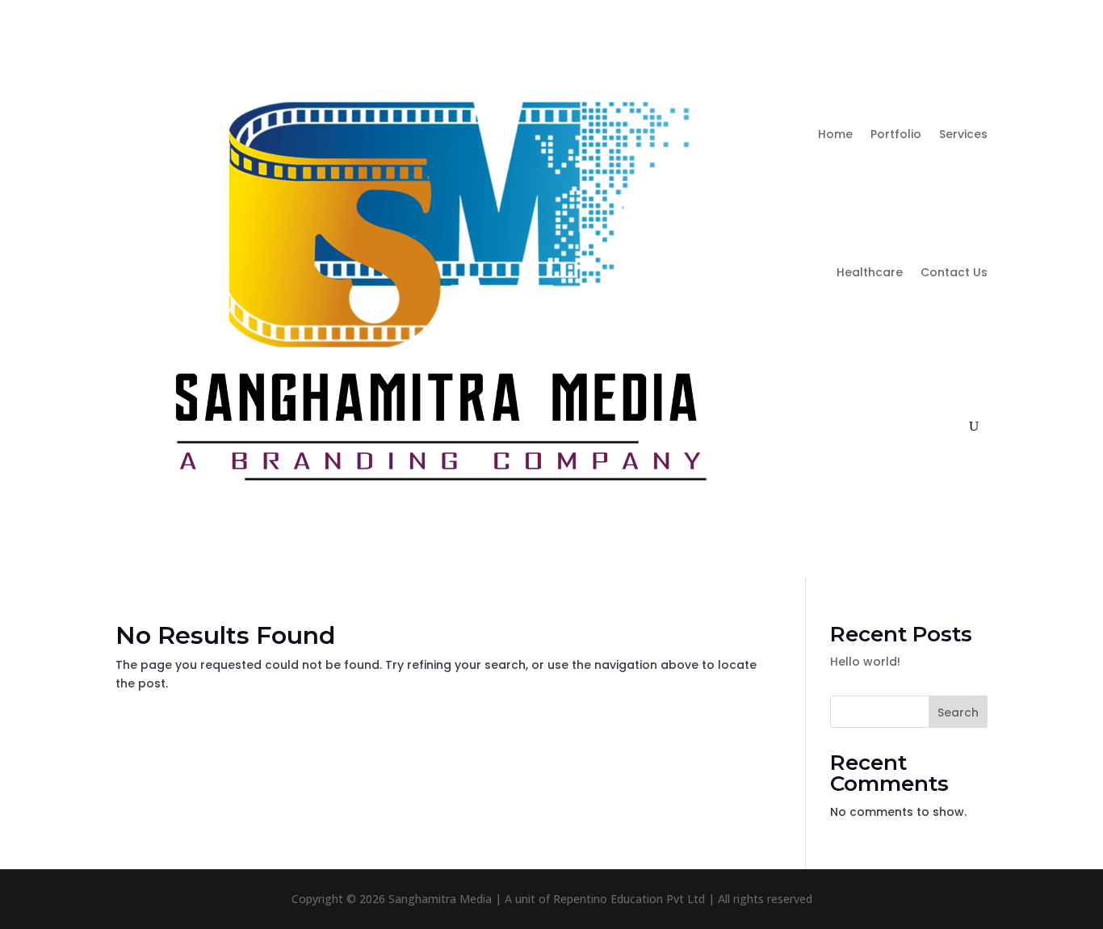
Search (958, 712)
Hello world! (865, 662)
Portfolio (895, 134)
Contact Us (954, 272)
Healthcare (870, 272)
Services (963, 134)
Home (835, 134)
